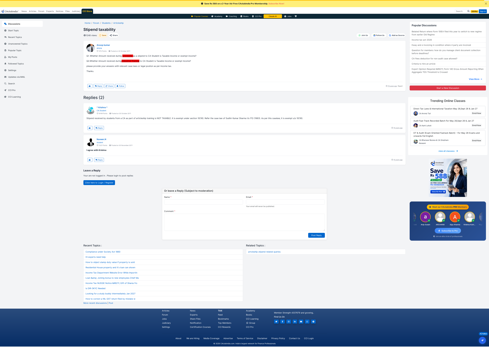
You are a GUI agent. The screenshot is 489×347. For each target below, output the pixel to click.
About (178, 338)
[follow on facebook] (282, 322)
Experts (194, 314)
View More (474, 79)
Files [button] (67, 11)
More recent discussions (95, 303)
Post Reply (316, 235)
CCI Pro (258, 16)
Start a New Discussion (448, 88)
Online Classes (447, 101)
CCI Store (87, 11)
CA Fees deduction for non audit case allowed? (434, 58)
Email (249, 197)
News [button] (24, 11)
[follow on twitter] (276, 322)
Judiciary (166, 323)
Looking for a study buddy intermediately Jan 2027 (110, 293)
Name (167, 197)
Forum (165, 314)
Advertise (228, 338)
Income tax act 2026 (422, 40)
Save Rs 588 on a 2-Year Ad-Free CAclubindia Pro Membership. (244, 3)
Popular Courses (201, 16)
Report (400, 86)
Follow (121, 86)
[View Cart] (296, 16)
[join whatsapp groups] (307, 322)
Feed (220, 314)
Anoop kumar (103, 45)
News (192, 310)
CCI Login (309, 338)
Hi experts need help (96, 257)
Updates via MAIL (16, 77)
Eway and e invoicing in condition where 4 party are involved (441, 45)
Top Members (224, 323)
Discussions (14, 24)
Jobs (289, 16)
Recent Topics (15, 37)
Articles (165, 310)
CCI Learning (14, 97)
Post (111, 303)
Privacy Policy (278, 338)
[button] (467, 11)
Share (110, 86)
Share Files (195, 319)
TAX (220, 310)
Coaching (233, 16)
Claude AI (273, 16)
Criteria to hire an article (423, 63)
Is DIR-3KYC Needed (95, 288)
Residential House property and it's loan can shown (110, 267)
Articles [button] (32, 11)
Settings (12, 70)
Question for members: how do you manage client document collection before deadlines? (446, 52)
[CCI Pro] (448, 177)
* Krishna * (102, 107)
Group (252, 323)
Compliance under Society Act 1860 (103, 251)
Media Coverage (211, 338)
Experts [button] (50, 11)
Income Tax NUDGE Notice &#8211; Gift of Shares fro (111, 283)
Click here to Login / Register (99, 182)
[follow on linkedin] (295, 322)
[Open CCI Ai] (482, 340)
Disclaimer (262, 338)
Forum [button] (41, 11)
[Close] (486, 3)
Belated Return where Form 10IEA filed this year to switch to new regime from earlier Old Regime (447, 33)
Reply (99, 86)
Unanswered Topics (18, 43)
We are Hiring (192, 338)
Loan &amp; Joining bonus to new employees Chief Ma (112, 278)
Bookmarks (223, 319)
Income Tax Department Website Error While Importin (111, 272)
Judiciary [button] (76, 11)
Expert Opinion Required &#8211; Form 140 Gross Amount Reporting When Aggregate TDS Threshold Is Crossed (448, 70)
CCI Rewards (224, 327)
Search (11, 83)
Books (245, 16)
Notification (195, 323)
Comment (169, 211)
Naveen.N (101, 139)
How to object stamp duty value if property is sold (110, 262)
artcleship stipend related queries (264, 251)
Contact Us (294, 338)
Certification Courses (200, 327)
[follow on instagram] (288, 322)
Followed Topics (16, 63)
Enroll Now (476, 113)
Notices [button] (59, 11)
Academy (218, 16)
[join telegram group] (313, 322)
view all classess (446, 151)
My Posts (12, 57)
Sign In (483, 11)
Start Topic (13, 30)
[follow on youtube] (301, 322)
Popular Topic (15, 50)
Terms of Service (245, 338)
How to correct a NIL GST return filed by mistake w (110, 299)
